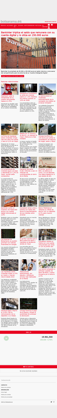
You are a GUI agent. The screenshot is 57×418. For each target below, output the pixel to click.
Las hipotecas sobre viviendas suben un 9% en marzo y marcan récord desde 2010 (9, 274)
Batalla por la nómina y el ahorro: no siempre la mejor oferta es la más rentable (28, 136)
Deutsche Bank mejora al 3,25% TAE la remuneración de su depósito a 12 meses (9, 313)
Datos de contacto (6, 387)
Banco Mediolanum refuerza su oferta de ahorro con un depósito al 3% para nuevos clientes (47, 211)
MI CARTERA (45, 26)
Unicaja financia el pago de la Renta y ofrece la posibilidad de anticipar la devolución (28, 313)
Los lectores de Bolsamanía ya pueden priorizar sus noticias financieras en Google (9, 241)
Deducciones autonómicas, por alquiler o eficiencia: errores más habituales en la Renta (28, 275)
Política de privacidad (6, 397)
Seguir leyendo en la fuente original (12, 76)
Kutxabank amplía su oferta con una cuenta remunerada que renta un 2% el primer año (46, 243)
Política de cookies (6, 394)
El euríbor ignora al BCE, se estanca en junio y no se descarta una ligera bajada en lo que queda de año (47, 172)
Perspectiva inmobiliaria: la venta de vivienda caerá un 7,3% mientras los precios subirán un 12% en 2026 (28, 96)
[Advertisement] (28, 10)
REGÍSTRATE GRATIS (50, 21)
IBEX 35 (15, 26)
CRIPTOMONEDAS (29, 25)
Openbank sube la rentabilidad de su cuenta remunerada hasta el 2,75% (8, 98)
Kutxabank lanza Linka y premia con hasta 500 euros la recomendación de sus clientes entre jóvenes (28, 211)
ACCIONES (10, 25)
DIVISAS (20, 25)
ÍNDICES (3, 25)
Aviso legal (4, 392)
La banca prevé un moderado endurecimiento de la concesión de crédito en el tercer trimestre (47, 99)
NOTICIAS (38, 25)
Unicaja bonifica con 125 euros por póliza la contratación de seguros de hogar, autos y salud (47, 138)
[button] (51, 402)
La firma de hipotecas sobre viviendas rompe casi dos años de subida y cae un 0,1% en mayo (9, 138)
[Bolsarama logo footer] (6, 380)
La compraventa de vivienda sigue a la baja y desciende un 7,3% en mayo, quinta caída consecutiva (9, 172)
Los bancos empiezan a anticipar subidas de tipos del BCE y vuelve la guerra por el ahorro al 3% (47, 272)
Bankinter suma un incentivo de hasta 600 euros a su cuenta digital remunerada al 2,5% (9, 211)
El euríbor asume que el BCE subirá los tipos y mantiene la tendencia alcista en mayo (28, 241)
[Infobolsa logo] (11, 21)
